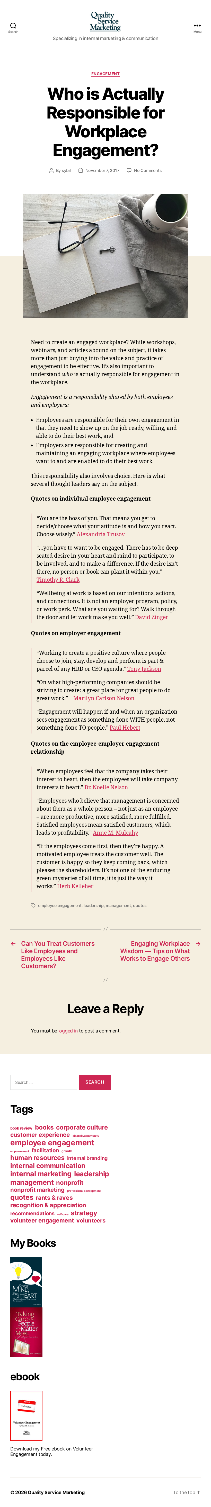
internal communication (47, 1166)
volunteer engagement (42, 1220)
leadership (93, 905)
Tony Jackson (144, 669)
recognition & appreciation (48, 1205)
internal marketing (41, 1174)
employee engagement (60, 905)
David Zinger (151, 617)
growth (66, 1151)
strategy (84, 1213)
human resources (37, 1158)
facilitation (45, 1150)
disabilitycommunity (86, 1136)
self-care (62, 1214)
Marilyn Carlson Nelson (104, 698)
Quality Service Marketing (56, 1492)
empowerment (19, 1151)
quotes (139, 905)
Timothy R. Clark (58, 580)
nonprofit (69, 1182)
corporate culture (82, 1127)
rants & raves (54, 1197)
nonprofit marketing (37, 1189)
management (118, 905)
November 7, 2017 (102, 170)
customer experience (40, 1134)
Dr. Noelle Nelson (106, 787)
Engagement (105, 74)
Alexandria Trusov (101, 534)
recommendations (32, 1213)
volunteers (90, 1220)
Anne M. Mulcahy (115, 833)
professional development (84, 1191)
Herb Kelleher (75, 886)
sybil (66, 170)
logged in (68, 1030)
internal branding (87, 1158)
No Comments (148, 170)
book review (21, 1128)
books (44, 1127)
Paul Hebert (125, 727)
